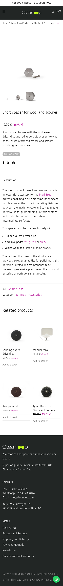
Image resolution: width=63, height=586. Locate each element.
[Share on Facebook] (3, 163)
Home (5, 23)
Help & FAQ (9, 528)
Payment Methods (13, 545)
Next (59, 59)
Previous (3, 59)
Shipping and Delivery (16, 539)
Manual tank (40, 350)
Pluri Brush (45, 195)
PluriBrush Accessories (44, 23)
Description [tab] (9, 180)
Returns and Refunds (15, 533)
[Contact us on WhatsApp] (56, 579)
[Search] (54, 12)
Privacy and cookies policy (18, 556)
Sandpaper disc (12, 406)
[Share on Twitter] (8, 163)
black (43, 242)
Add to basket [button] (10, 365)
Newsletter (9, 550)
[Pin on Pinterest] (13, 163)
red (26, 242)
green (32, 242)
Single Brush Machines (21, 23)
